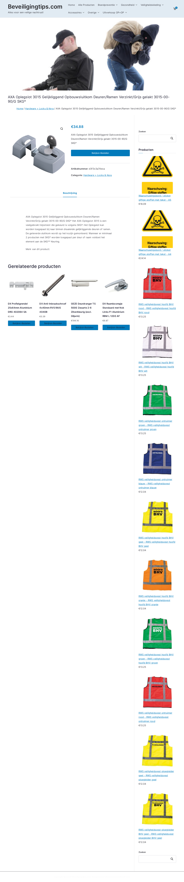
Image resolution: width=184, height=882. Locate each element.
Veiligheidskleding (151, 4)
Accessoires (75, 12)
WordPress (124, 877)
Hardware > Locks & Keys (39, 108)
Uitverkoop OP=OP (113, 12)
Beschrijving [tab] (70, 193)
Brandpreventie (106, 4)
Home (71, 4)
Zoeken (142, 131)
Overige (92, 12)
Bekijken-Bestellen (100, 153)
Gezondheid (127, 4)
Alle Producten (86, 4)
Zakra (113, 877)
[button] (116, 5)
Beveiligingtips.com (35, 6)
